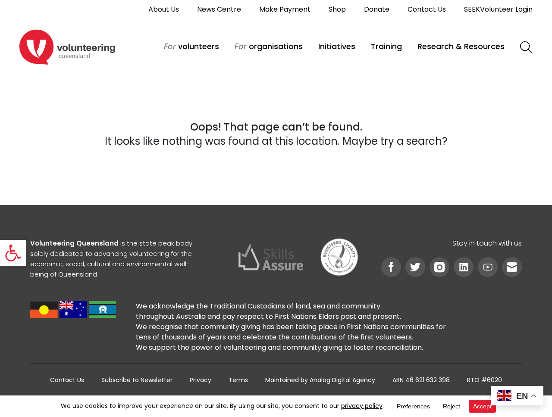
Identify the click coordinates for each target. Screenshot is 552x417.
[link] (13, 253)
